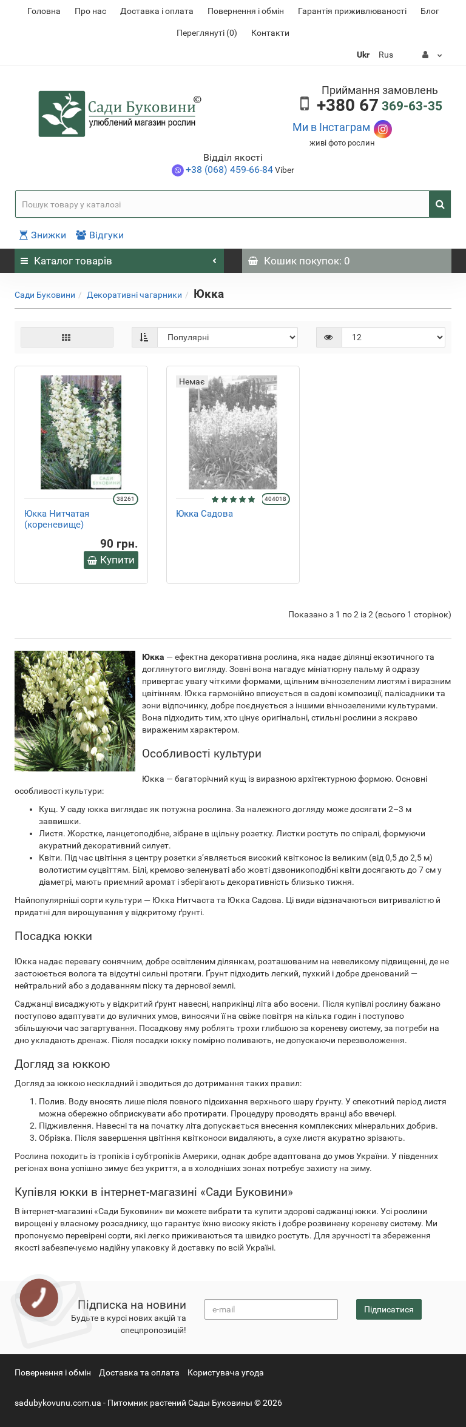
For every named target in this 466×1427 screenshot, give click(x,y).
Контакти (270, 33)
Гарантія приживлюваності (352, 11)
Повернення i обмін (246, 11)
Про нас (90, 11)
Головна (44, 11)
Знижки (48, 235)
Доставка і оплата (157, 11)
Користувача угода (225, 1372)
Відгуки (106, 235)
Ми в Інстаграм (331, 127)
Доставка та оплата (139, 1372)
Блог (429, 11)
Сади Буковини (45, 295)
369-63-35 (379, 106)
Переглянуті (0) (207, 33)
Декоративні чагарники (134, 295)
